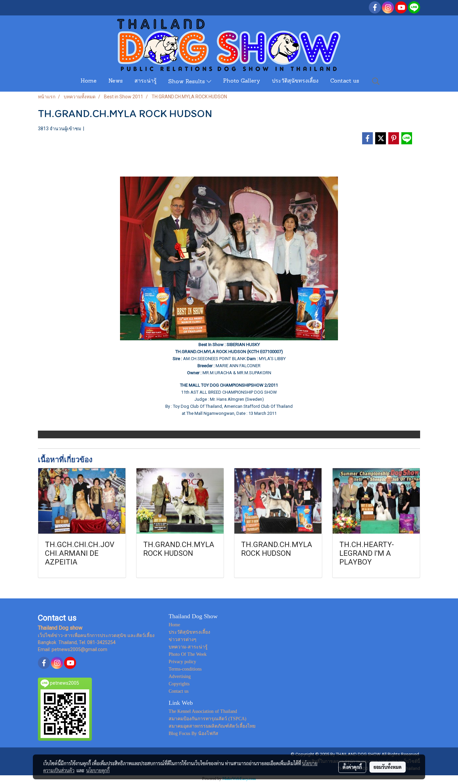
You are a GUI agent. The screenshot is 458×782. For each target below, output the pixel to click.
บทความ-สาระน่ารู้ (188, 646)
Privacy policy (182, 661)
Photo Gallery (241, 81)
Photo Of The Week (188, 654)
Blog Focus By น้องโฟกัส (193, 733)
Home (88, 81)
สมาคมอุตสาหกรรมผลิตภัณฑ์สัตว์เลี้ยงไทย (212, 726)
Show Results (187, 82)
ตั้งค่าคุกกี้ (352, 767)
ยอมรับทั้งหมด (388, 767)
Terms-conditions (185, 669)
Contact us (344, 81)
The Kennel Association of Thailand (203, 711)
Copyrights (179, 683)
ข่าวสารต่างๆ (182, 639)
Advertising (180, 676)
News (115, 81)
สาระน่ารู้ (145, 81)
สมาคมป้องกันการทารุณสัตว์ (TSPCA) (207, 718)
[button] (375, 81)
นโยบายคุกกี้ (98, 770)
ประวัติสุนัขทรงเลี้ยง (295, 81)
